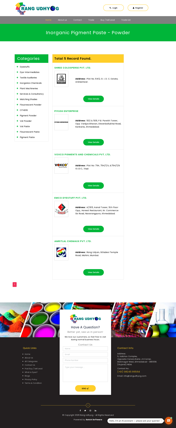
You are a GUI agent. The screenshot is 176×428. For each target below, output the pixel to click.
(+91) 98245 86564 (128, 371)
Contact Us (30, 365)
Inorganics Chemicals (31, 83)
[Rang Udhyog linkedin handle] (95, 410)
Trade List (126, 19)
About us (62, 19)
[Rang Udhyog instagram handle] (91, 410)
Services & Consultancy (32, 93)
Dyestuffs (25, 66)
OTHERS (24, 110)
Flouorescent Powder (30, 104)
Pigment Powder (28, 115)
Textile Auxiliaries (28, 77)
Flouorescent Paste (30, 131)
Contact (77, 19)
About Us (29, 357)
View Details (93, 99)
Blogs (27, 376)
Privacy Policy (31, 379)
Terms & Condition (33, 383)
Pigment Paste (27, 137)
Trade (91, 19)
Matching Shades (28, 99)
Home (48, 19)
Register (139, 8)
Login (114, 8)
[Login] (113, 5)
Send (84, 388)
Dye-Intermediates (29, 72)
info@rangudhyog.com (135, 376)
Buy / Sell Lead (108, 19)
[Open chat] (168, 420)
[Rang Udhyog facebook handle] (80, 410)
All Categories (31, 361)
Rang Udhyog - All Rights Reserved (97, 415)
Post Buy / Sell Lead (33, 368)
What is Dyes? (31, 372)
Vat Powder (26, 121)
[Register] (138, 5)
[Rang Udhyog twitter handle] (85, 410)
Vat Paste (25, 126)
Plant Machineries (29, 88)
